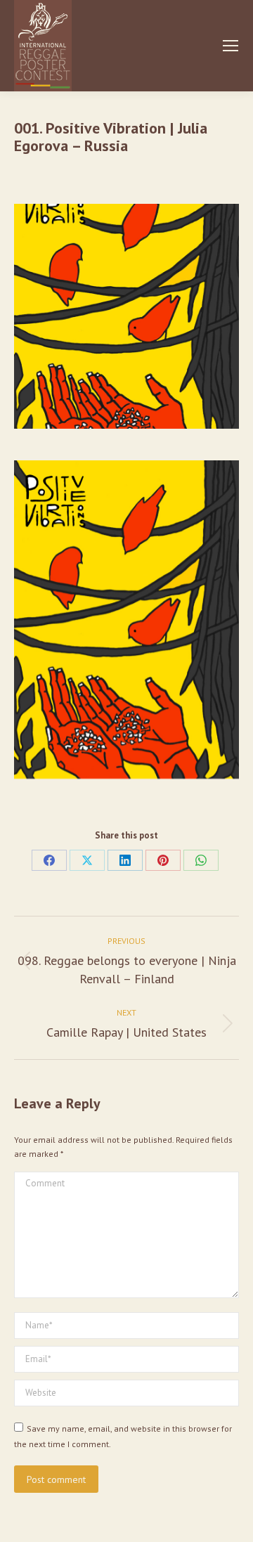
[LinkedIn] (125, 860)
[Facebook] (49, 860)
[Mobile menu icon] (230, 45)
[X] (87, 860)
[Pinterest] (163, 860)
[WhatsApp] (201, 860)
